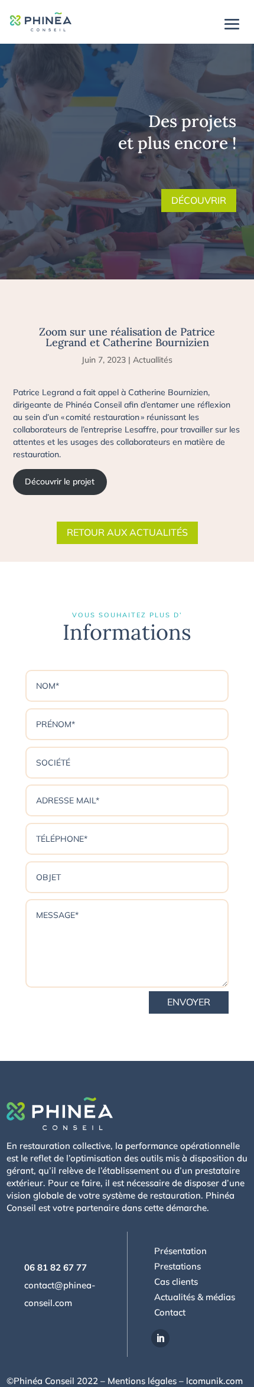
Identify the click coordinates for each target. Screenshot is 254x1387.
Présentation (180, 1250)
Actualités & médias (194, 1297)
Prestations (177, 1266)
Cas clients (176, 1281)
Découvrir (198, 200)
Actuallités (152, 359)
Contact (169, 1312)
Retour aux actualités (127, 532)
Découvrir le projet (60, 481)
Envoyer (188, 1002)
